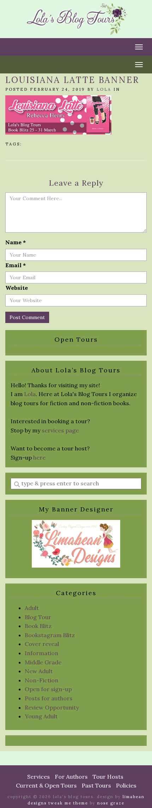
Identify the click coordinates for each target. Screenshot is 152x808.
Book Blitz (38, 625)
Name (15, 242)
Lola (104, 89)
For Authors (71, 776)
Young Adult (41, 716)
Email (15, 265)
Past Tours (96, 785)
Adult (32, 607)
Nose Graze (110, 803)
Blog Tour (38, 617)
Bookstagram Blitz (50, 635)
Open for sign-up (48, 689)
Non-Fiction (41, 680)
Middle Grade (43, 662)
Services (38, 776)
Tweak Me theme (68, 803)
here (39, 457)
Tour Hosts (108, 776)
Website (16, 287)
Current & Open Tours (46, 785)
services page (60, 430)
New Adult (39, 671)
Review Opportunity (52, 707)
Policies (126, 785)
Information (41, 653)
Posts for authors (48, 698)
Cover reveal (42, 643)
